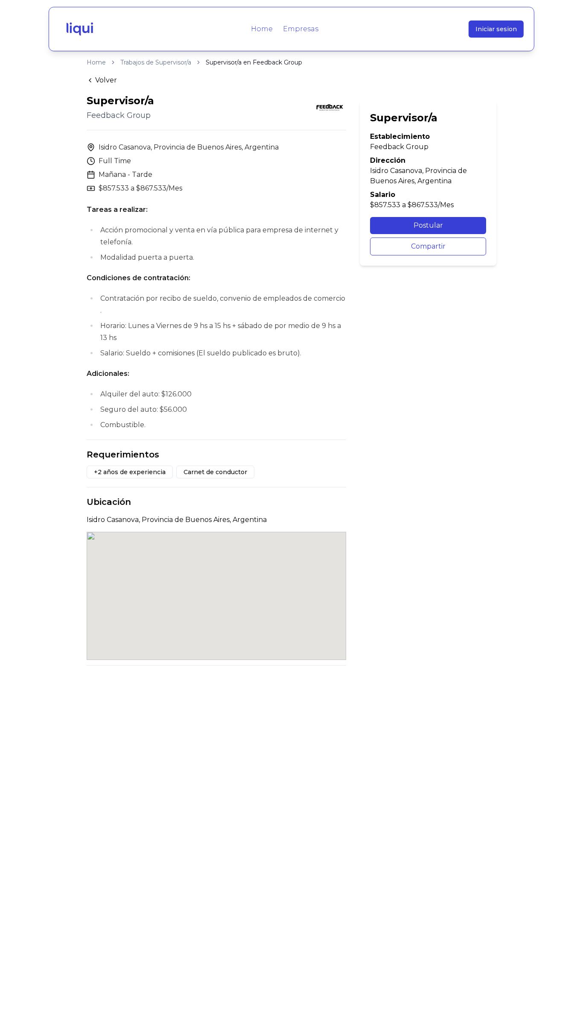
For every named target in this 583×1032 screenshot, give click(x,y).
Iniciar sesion (496, 29)
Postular (428, 225)
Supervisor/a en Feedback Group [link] (254, 62)
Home (262, 29)
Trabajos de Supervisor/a (155, 62)
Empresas (300, 29)
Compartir (428, 246)
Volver (106, 80)
